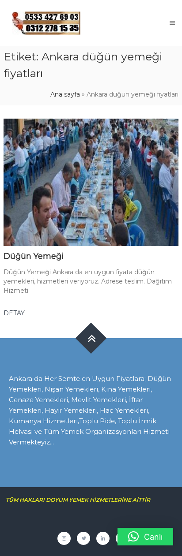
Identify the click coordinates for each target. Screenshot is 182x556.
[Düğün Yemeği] (91, 182)
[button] (145, 536)
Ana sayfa (65, 94)
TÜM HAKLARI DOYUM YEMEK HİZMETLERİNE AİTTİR (81, 499)
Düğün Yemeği (34, 256)
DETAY (14, 313)
